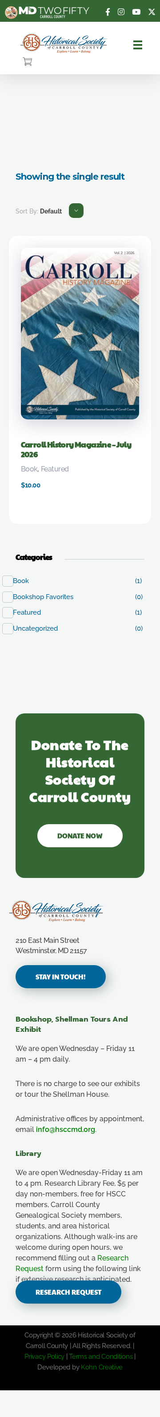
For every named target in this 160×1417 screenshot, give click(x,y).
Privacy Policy (44, 1357)
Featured (55, 469)
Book (29, 469)
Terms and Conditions (100, 1357)
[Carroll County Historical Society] (64, 43)
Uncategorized (40, 628)
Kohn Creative (102, 1367)
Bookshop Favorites (47, 597)
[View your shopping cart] (27, 62)
